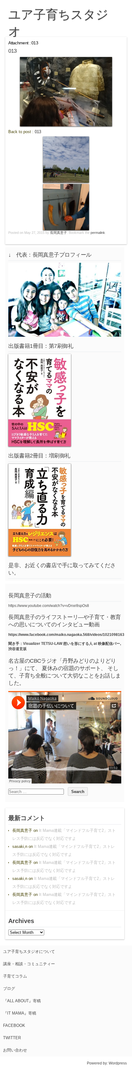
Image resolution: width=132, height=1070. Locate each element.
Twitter (12, 1037)
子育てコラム (15, 976)
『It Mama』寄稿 (19, 1013)
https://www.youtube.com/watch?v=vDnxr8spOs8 (48, 606)
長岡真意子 (58, 232)
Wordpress (118, 1063)
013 (38, 131)
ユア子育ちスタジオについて (29, 951)
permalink (98, 232)
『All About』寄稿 (22, 1001)
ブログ (9, 988)
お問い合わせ (15, 1050)
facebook (14, 1025)
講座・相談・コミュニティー (29, 964)
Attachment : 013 (23, 42)
